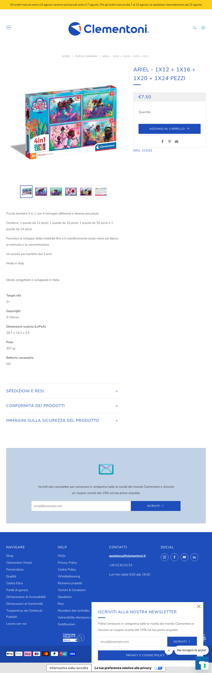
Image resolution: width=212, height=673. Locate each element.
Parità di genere (17, 590)
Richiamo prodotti (70, 583)
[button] (26, 191)
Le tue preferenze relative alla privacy (123, 668)
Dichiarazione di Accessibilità (26, 597)
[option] (63, 122)
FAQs (61, 556)
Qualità (11, 576)
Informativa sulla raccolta (69, 668)
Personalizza (15, 569)
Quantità (145, 112)
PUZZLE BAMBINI (86, 56)
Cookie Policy (67, 569)
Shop (9, 556)
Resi (61, 604)
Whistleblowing (69, 576)
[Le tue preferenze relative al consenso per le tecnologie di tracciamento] (205, 666)
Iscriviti (153, 506)
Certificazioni (66, 624)
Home (66, 56)
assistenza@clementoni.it (127, 556)
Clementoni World (19, 563)
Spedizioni (65, 597)
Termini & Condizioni (72, 590)
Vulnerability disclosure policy (78, 617)
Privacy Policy (67, 563)
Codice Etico (14, 583)
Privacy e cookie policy (145, 655)
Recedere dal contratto (73, 610)
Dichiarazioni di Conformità (24, 604)
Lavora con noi (16, 624)
